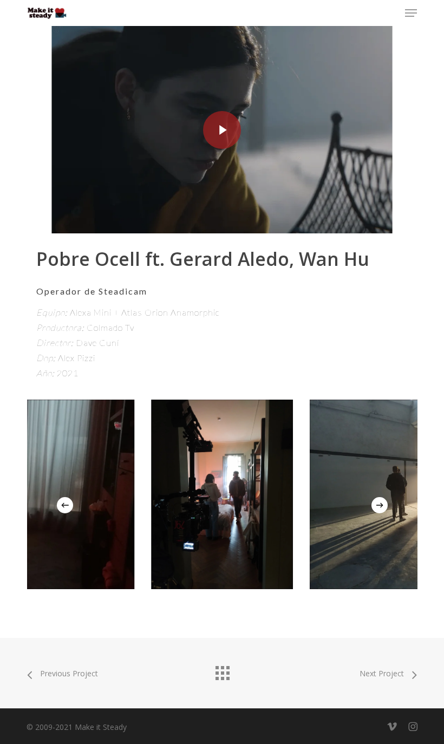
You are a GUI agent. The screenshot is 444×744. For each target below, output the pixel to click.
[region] (222, 494)
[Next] (379, 505)
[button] (411, 13)
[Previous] (65, 505)
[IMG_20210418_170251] (222, 494)
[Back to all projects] (222, 670)
